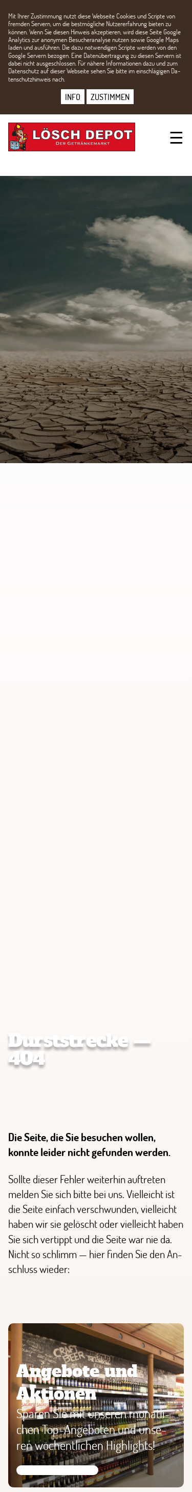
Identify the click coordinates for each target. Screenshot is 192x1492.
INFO (72, 96)
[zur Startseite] (69, 137)
